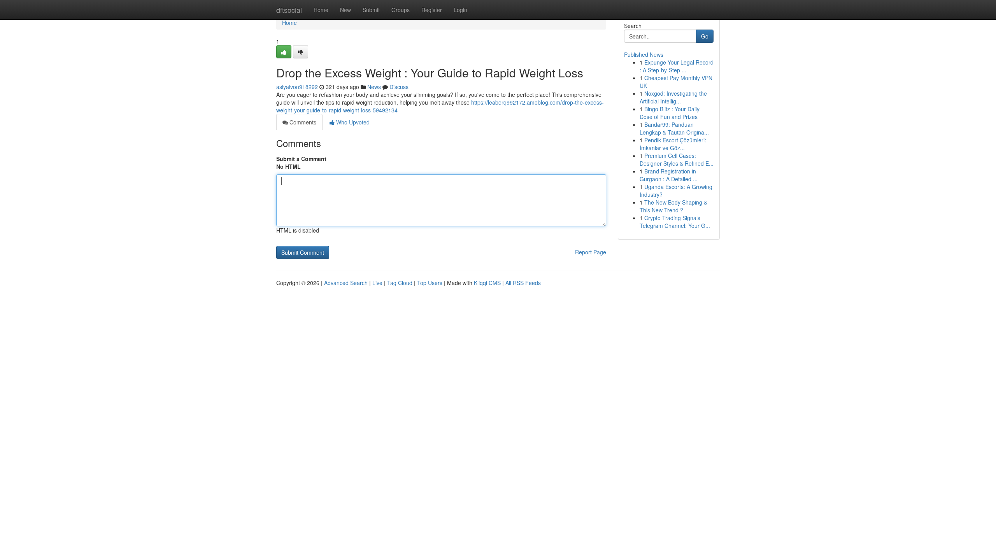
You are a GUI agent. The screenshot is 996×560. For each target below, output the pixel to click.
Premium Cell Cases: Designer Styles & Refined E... (677, 159)
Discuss (399, 87)
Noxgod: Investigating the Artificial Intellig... (673, 97)
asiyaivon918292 (297, 87)
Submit (371, 10)
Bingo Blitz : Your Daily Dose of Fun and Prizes (670, 113)
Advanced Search (346, 283)
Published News (643, 54)
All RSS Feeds (523, 283)
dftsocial (289, 10)
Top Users (429, 283)
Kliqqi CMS (487, 283)
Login (460, 10)
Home (321, 10)
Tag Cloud (399, 283)
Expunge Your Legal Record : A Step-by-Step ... (677, 66)
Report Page (590, 252)
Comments (302, 122)
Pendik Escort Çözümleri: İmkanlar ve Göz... (673, 144)
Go (704, 36)
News (374, 87)
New (345, 10)
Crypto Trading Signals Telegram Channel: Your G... (675, 221)
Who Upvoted (352, 122)
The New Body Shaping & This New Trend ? (673, 206)
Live (377, 283)
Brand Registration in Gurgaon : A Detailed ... (669, 175)
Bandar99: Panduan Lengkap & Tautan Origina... (674, 128)
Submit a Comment (301, 159)
